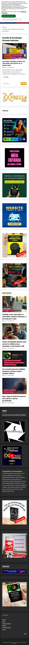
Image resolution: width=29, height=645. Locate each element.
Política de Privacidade (6, 623)
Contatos (4, 629)
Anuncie (3, 621)
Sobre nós (4, 619)
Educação (6, 310)
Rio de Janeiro (7, 55)
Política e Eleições (19, 362)
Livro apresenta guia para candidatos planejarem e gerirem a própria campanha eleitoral (13, 371)
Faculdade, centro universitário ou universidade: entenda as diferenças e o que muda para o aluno (14, 316)
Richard (5, 67)
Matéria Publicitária (8, 362)
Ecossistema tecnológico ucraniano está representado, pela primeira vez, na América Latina (14, 51)
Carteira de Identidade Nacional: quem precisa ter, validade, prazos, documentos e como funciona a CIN (14, 344)
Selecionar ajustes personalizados (10, 19)
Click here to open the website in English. (14, 414)
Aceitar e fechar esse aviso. (8, 16)
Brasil (12, 310)
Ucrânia (19, 57)
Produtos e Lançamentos (10, 364)
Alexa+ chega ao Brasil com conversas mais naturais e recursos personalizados (14, 398)
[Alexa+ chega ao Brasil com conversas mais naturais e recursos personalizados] (14, 386)
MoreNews (23, 642)
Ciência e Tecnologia (17, 55)
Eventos (6, 57)
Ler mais (6, 77)
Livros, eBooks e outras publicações (12, 360)
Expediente (4, 625)
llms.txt (25, 633)
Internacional (13, 57)
